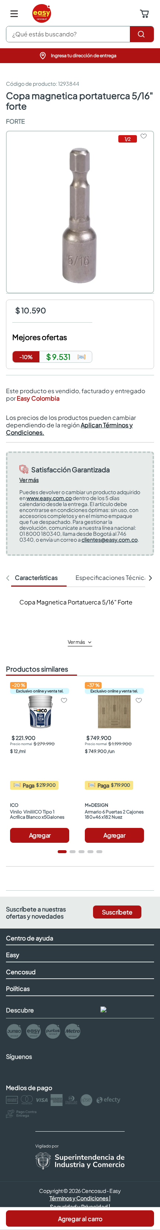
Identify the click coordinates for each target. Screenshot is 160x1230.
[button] (80, 55)
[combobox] (80, 34)
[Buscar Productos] (142, 34)
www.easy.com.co (49, 498)
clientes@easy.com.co (109, 539)
